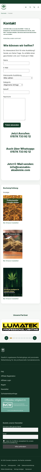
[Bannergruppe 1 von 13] (11, 338)
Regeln (3, 385)
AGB (19, 465)
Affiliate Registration (8, 376)
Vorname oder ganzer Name (12, 426)
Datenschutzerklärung (28, 465)
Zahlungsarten (12, 465)
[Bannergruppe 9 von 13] (24, 338)
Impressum (28, 469)
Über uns (3, 465)
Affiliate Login (6, 380)
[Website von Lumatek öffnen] (20, 326)
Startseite (3, 13)
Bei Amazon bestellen (11, 223)
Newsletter (5, 389)
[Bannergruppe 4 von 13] (16, 338)
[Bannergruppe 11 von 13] (27, 338)
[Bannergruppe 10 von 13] (26, 338)
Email (4, 434)
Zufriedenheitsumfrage (9, 394)
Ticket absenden (12, 125)
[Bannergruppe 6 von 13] (19, 338)
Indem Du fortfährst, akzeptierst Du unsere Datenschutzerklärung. (18, 441)
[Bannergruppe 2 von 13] (13, 338)
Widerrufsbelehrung (6, 469)
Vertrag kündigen (19, 469)
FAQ (2, 372)
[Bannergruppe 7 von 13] (21, 338)
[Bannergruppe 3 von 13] (14, 338)
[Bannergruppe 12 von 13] (29, 338)
